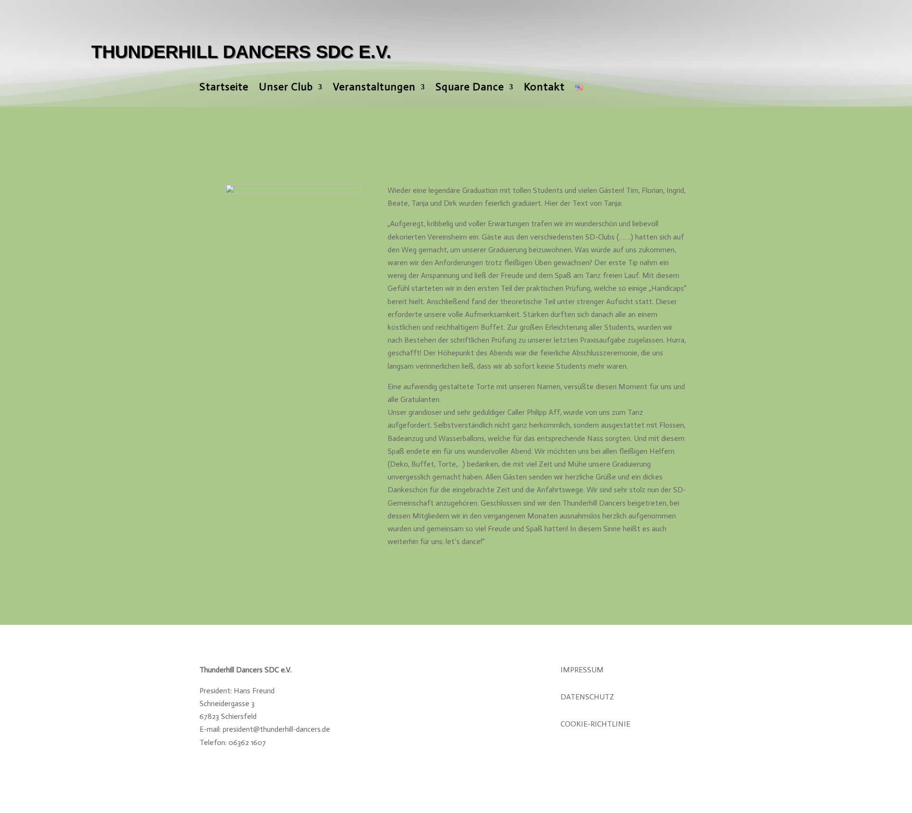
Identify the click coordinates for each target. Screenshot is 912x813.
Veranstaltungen (374, 88)
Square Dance (470, 88)
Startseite (224, 88)
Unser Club (286, 88)
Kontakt (544, 88)
